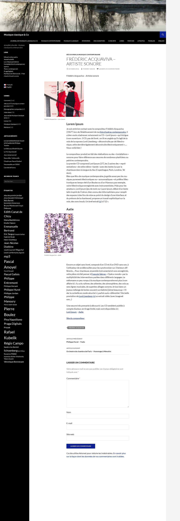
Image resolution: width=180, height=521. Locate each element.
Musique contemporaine (50, 41)
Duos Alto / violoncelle (11, 158)
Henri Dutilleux (10, 240)
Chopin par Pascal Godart (13, 161)
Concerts (112, 41)
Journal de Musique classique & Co (24, 41)
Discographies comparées (13, 109)
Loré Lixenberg (85, 296)
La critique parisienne (11, 62)
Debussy (7, 208)
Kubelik (6, 250)
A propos (141, 41)
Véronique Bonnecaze (14, 361)
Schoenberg (10, 350)
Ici (94, 296)
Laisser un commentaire (109, 69)
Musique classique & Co (16, 34)
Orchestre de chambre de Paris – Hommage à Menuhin (88, 349)
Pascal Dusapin (9, 271)
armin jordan (16, 195)
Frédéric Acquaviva (76, 328)
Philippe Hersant (11, 286)
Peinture (130, 41)
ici (100, 201)
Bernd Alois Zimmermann (12, 203)
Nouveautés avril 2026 (12, 164)
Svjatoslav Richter (10, 356)
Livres (121, 41)
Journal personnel (10, 155)
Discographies (99, 41)
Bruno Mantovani (11, 205)
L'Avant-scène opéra (11, 57)
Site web (70, 434)
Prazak (7, 327)
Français (151, 41)
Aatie (81, 312)
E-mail (69, 423)
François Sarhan (19, 234)
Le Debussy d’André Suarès (13, 149)
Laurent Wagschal (16, 250)
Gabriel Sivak (9, 237)
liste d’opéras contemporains (113, 132)
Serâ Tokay (21, 351)
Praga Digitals (13, 323)
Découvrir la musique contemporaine (83, 55)
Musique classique (71, 41)
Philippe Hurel (12, 289)
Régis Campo (13, 343)
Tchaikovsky (20, 356)
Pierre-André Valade (10, 304)
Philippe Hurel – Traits (75, 340)
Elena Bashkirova (12, 220)
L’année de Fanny (10, 168)
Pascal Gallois (12, 274)
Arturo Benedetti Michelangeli (13, 198)
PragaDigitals (8, 71)
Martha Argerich (19, 253)
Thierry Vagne (89, 69)
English (161, 41)
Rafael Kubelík (9, 59)
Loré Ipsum (71, 312)
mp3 (7, 256)
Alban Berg (7, 195)
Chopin (21, 206)
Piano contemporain (11, 69)
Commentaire (73, 378)
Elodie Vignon (9, 223)
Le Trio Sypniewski (10, 152)
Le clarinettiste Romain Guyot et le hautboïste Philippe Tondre (14, 143)
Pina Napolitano (13, 319)
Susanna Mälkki (10, 354)
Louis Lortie (9, 252)
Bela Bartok (8, 200)
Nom (68, 412)
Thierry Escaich (9, 359)
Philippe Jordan (11, 293)
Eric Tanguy (9, 234)
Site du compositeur (75, 318)
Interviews (86, 41)
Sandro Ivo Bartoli (11, 347)
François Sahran (98, 274)
